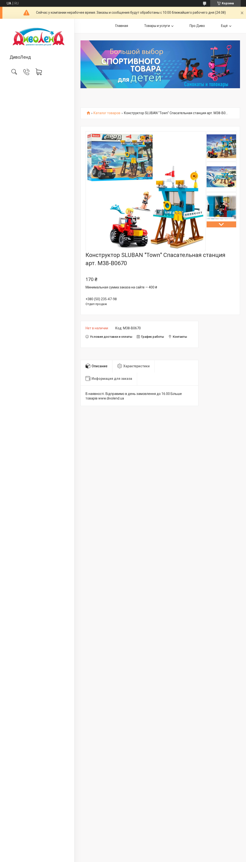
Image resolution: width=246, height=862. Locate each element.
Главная (121, 26)
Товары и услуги (157, 26)
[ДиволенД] (37, 37)
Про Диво (197, 26)
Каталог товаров (106, 113)
